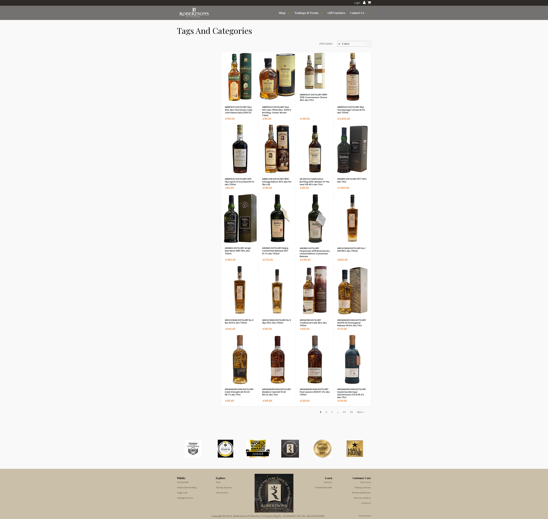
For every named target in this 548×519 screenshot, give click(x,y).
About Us (328, 482)
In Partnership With (323, 487)
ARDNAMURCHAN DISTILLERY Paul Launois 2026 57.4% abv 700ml (315, 392)
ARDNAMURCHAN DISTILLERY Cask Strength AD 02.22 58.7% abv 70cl (239, 392)
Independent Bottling (186, 487)
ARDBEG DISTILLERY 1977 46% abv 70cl (352, 180)
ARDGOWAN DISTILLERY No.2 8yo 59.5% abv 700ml (239, 321)
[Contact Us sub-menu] (368, 13)
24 (344, 412)
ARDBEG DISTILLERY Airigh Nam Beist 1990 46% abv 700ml (238, 251)
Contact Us (357, 13)
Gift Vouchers (336, 13)
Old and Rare (183, 482)
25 (351, 412)
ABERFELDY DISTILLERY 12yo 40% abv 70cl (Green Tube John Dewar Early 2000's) (238, 110)
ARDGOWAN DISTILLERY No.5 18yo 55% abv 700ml (276, 321)
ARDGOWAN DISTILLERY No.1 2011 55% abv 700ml (351, 249)
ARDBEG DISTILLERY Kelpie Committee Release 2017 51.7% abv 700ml (275, 251)
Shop (282, 13)
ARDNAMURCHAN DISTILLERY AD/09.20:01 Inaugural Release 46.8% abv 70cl (351, 323)
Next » (360, 412)
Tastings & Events (306, 13)
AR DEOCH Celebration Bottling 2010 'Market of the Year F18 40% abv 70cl (314, 182)
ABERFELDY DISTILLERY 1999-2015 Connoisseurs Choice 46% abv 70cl (314, 97)
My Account (365, 482)
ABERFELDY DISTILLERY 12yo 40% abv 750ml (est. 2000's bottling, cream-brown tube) (276, 111)
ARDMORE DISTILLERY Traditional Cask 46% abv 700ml (313, 323)
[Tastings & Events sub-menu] (322, 13)
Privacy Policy (365, 515)
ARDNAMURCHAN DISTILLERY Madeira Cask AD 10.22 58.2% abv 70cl (276, 392)
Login (357, 2)
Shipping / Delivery (362, 487)
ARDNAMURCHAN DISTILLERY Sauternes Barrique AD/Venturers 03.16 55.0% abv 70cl (351, 393)
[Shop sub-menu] (289, 13)
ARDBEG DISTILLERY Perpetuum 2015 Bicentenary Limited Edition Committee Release (315, 252)
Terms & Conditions (362, 498)
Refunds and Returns (361, 492)
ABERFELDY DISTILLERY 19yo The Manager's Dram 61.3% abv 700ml (351, 110)
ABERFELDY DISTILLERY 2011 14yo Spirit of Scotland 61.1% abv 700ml (239, 182)
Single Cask (182, 492)
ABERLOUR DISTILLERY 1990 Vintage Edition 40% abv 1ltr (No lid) (276, 182)
